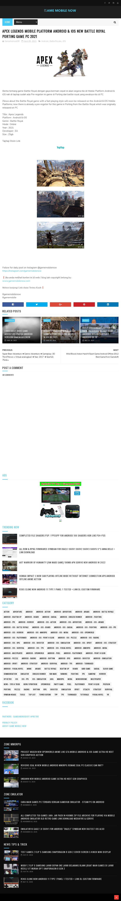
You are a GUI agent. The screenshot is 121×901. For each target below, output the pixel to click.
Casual (96, 669)
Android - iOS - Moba (59, 632)
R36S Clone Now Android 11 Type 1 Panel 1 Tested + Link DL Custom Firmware (59, 589)
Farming (63, 674)
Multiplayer (96, 679)
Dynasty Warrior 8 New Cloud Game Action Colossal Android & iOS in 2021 (60, 334)
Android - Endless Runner (71, 617)
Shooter (54, 689)
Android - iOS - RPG (12, 643)
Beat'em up (64, 669)
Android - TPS (66, 663)
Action (47, 320)
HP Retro (8, 679)
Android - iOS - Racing (89, 637)
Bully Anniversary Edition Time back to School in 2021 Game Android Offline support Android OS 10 (99, 332)
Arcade (38, 669)
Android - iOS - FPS (108, 627)
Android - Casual (49, 617)
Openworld (45, 684)
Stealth (86, 689)
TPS (62, 694)
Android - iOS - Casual (63, 627)
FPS (83, 674)
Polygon (106, 684)
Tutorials (84, 694)
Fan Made (53, 674)
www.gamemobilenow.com (16, 280)
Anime (29, 669)
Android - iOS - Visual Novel (59, 648)
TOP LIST (32, 694)
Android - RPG (64, 658)
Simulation (66, 689)
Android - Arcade (82, 612)
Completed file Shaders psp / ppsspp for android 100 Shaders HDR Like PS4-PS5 (62, 535)
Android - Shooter (82, 658)
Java (51, 679)
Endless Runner (39, 674)
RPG (45, 689)
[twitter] (109, 3)
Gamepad (91, 674)
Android (44, 41)
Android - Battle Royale (103, 612)
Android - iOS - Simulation (59, 643)
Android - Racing (29, 658)
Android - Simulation (103, 658)
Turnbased (72, 694)
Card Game (86, 669)
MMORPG (60, 679)
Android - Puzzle (11, 658)
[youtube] (118, 3)
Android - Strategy (29, 663)
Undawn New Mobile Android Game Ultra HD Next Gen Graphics (54, 778)
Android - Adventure (63, 612)
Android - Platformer (73, 653)
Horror (102, 674)
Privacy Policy (9, 722)
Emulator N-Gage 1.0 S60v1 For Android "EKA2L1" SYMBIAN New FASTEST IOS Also (62, 828)
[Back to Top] (116, 897)
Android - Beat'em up (12, 617)
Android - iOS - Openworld (83, 632)
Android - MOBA (100, 648)
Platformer (80, 684)
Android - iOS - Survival (14, 648)
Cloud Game (108, 669)
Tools (22, 694)
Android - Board (32, 617)
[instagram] (113, 3)
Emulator (25, 674)
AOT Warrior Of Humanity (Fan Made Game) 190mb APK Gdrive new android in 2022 (62, 562)
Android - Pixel (54, 653)
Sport (77, 689)
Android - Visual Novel (13, 669)
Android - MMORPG (82, 648)
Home (7, 22)
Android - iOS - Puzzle (67, 637)
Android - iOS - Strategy (105, 643)
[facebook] (105, 3)
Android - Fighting (94, 617)
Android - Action (43, 612)
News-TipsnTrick (30, 684)
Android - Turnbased (84, 663)
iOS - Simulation (39, 679)
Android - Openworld (35, 653)
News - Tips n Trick (12, 684)
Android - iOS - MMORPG (37, 632)
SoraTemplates (3, 897)
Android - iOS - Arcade (94, 622)
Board (75, 669)
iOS (64, 41)
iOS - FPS (25, 679)
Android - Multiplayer (13, 653)
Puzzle (17, 689)
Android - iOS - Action (46, 622)
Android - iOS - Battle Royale (16, 627)
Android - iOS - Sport (83, 643)
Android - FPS (9, 622)
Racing (27, 689)
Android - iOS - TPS (36, 648)
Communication (10, 674)
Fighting (75, 674)
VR (108, 694)
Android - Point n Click (96, 653)
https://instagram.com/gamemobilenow (21, 270)
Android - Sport (10, 663)
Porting (7, 689)
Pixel (69, 684)
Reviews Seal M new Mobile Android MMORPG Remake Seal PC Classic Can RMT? (62, 765)
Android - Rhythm (47, 658)
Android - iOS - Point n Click (42, 637)
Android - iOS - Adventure (71, 622)
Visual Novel (98, 694)
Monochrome (81, 679)
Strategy (97, 689)
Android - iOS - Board (41, 627)
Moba (70, 679)
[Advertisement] (61, 447)
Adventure (9, 320)
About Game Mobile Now (14, 725)
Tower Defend (45, 694)
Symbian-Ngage (10, 694)
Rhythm (36, 689)
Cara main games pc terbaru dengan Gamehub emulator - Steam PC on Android (62, 802)
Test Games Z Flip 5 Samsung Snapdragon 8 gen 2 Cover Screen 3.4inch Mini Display (66, 852)
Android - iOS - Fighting (86, 627)
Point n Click (93, 684)
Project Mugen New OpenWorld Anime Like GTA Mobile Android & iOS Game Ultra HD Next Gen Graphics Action (67, 753)
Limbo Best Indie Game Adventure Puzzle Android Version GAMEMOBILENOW (19, 334)
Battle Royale (55, 41)
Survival (108, 689)
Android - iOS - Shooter (34, 643)
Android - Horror (26, 622)
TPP (56, 694)
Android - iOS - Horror (13, 632)
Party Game (59, 684)
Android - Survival (49, 663)
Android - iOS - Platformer (15, 637)
